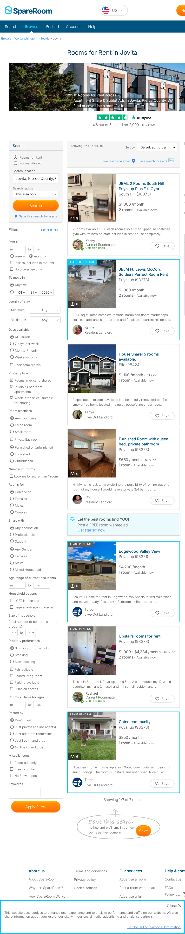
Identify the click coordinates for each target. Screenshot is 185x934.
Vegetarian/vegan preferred (34, 607)
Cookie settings (85, 888)
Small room (23, 432)
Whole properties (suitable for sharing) (33, 400)
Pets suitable (23, 669)
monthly (40, 256)
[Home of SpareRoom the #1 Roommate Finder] (28, 10)
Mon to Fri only (26, 350)
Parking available (26, 682)
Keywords (16, 785)
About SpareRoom (43, 879)
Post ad (52, 26)
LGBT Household (26, 601)
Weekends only (26, 357)
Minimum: (18, 310)
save (143, 830)
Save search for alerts (153, 161)
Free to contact (25, 769)
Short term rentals (27, 365)
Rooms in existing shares (32, 380)
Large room (23, 425)
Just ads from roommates (34, 734)
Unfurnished (24, 461)
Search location (24, 171)
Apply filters (35, 806)
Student (20, 541)
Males (19, 505)
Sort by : (131, 147)
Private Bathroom (27, 439)
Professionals (25, 535)
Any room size (25, 418)
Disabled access (26, 689)
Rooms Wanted (30, 163)
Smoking (21, 655)
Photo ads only (25, 763)
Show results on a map (116, 161)
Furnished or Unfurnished (34, 447)
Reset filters (49, 230)
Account (73, 26)
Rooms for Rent (30, 157)
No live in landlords (29, 747)
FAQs (169, 888)
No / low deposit (26, 776)
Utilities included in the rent (34, 263)
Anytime (21, 285)
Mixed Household (28, 569)
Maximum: (18, 320)
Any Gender (24, 549)
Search (11, 26)
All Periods (23, 337)
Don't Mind (23, 492)
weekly (20, 256)
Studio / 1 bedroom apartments (28, 389)
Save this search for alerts (38, 216)
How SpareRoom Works (47, 896)
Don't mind (23, 720)
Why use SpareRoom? (46, 888)
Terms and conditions (90, 871)
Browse (31, 26)
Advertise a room (132, 879)
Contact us (173, 879)
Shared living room (28, 676)
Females (21, 499)
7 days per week (27, 344)
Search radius (23, 188)
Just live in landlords (30, 740)
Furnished (22, 454)
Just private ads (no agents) (35, 727)
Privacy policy (85, 879)
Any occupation (26, 528)
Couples (21, 512)
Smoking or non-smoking (34, 648)
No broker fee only (28, 269)
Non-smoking (25, 662)
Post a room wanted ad (137, 888)
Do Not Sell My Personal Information (154, 927)
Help (92, 26)
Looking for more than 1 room (36, 476)
